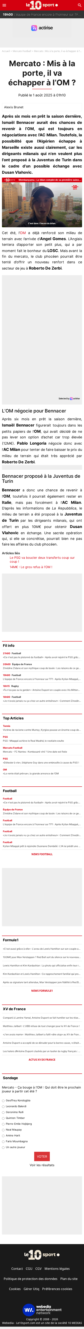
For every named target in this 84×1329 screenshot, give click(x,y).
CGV (38, 1268)
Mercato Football (22, 51)
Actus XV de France (42, 1059)
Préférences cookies (57, 1289)
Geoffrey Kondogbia (18, 1100)
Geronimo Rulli (14, 1112)
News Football (42, 854)
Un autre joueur (15, 1147)
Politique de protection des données (30, 1279)
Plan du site (69, 1279)
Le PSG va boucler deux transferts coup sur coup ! (42, 559)
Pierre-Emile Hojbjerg (19, 1123)
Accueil (6, 51)
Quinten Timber (15, 1117)
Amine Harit (13, 1135)
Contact (17, 1268)
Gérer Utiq (31, 1289)
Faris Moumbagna (17, 1141)
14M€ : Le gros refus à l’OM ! (31, 567)
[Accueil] (42, 5)
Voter (42, 1156)
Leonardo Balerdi (16, 1106)
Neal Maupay (14, 1129)
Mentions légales (57, 1268)
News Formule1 (42, 990)
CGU (29, 1268)
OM (23, 233)
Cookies (15, 1289)
